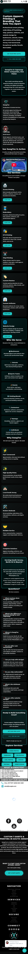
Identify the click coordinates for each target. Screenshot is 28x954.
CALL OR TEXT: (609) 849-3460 (14, 783)
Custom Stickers (14, 908)
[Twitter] (12, 929)
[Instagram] (19, 821)
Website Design (19, 764)
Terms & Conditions (14, 921)
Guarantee (14, 919)
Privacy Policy (14, 920)
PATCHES (14, 909)
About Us (14, 895)
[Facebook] (8, 821)
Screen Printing (14, 751)
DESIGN (14, 911)
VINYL (14, 907)
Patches (21, 760)
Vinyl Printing (9, 760)
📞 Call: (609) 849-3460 (14, 59)
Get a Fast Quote (14, 873)
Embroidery (7, 755)
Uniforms (7, 764)
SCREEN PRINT (14, 904)
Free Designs (14, 893)
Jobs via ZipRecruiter (20, 830)
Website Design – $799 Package (14, 889)
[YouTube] (14, 826)
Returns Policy (14, 917)
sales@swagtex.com (10, 786)
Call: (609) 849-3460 (14, 736)
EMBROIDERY (14, 902)
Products (14, 892)
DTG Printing (20, 755)
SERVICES (14, 890)
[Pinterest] (14, 929)
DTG (14, 905)
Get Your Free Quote (14, 54)
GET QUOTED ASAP (14, 896)
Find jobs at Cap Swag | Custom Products (8, 830)
